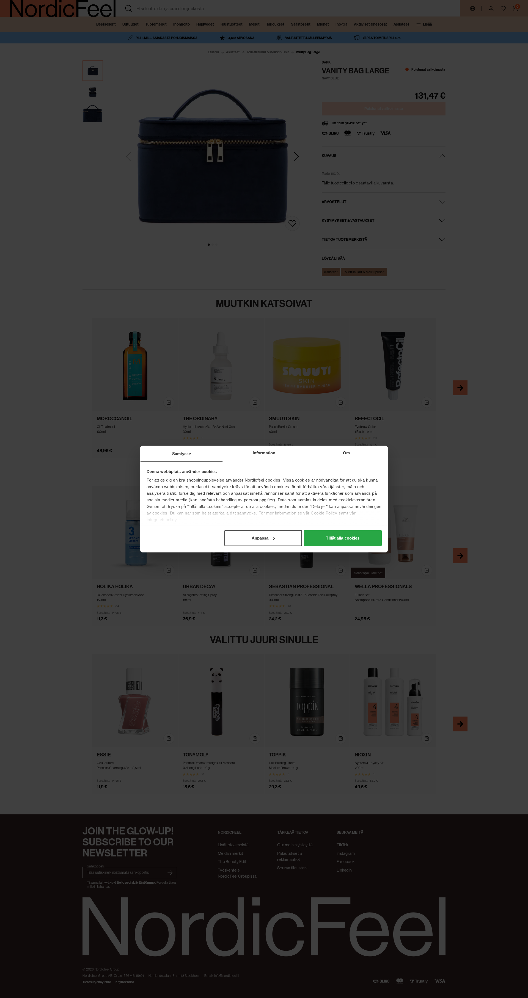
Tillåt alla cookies (342, 537)
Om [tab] (346, 452)
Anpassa (260, 537)
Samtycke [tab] (181, 453)
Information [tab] (264, 452)
